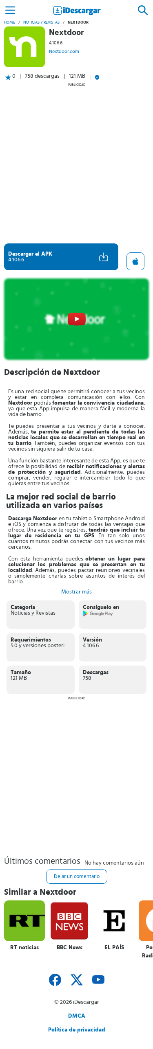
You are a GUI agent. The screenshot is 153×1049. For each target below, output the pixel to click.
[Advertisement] (76, 163)
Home (9, 22)
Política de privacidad (76, 1030)
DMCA (76, 1016)
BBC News (69, 947)
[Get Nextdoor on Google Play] (98, 615)
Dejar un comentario (77, 876)
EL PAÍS (114, 947)
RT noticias (24, 947)
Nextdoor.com (64, 51)
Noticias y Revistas (41, 22)
